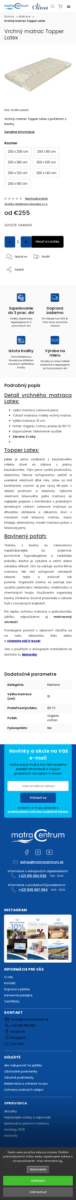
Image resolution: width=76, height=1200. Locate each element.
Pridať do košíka (47, 241)
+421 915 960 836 (32, 876)
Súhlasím (38, 1180)
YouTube (49, 852)
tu (61, 1161)
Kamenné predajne (18, 995)
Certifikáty (12, 1001)
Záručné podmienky (19, 1077)
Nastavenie (38, 1169)
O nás (8, 977)
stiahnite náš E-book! (24, 641)
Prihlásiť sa (38, 798)
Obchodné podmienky (20, 1071)
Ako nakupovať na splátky (23, 1065)
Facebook (26, 852)
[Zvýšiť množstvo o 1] (26, 241)
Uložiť (14, 277)
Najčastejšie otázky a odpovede (27, 1117)
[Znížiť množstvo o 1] (10, 241)
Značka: (26, 204)
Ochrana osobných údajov (23, 1090)
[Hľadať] (52, 6)
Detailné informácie (19, 132)
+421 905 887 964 (33, 890)
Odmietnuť (38, 1192)
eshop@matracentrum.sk (41, 862)
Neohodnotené (36, 198)
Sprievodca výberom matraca (26, 1123)
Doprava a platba (17, 989)
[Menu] (68, 6)
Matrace (53, 685)
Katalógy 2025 (14, 1129)
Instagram (38, 852)
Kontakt (10, 983)
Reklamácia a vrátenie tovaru (26, 1084)
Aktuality (10, 1111)
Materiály (29, 655)
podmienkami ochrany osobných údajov (38, 811)
